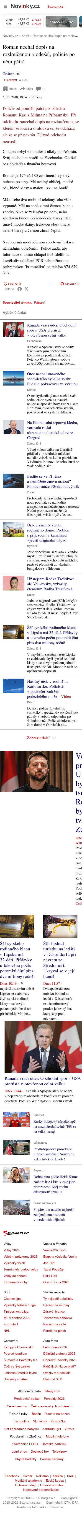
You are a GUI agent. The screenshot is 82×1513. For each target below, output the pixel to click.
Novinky (8, 73)
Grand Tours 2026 (56, 1282)
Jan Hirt (48, 1263)
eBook (13, 88)
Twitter (27, 1476)
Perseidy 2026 (54, 1398)
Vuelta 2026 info (55, 1250)
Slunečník (40, 1421)
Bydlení (32, 546)
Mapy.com (52, 1391)
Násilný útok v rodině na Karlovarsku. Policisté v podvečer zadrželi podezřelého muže (47, 688)
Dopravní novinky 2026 (60, 1360)
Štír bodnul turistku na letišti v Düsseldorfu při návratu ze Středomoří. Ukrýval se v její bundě (59, 959)
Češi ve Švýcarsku (17, 1366)
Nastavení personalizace (41, 1489)
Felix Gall (50, 1276)
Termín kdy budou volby (21, 1269)
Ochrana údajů (25, 1485)
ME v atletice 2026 (17, 1318)
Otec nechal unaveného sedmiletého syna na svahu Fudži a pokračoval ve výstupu (52, 378)
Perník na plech (54, 1330)
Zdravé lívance (54, 1311)
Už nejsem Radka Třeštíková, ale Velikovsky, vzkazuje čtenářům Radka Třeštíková (51, 583)
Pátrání (39, 302)
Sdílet (29, 88)
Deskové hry (40, 1451)
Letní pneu (19, 1451)
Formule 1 (11, 1324)
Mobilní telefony (57, 1436)
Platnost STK (52, 1379)
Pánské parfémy (52, 1459)
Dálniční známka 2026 (59, 1353)
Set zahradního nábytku (21, 1429)
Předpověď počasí (27, 1398)
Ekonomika (34, 341)
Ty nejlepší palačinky (58, 1298)
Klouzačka (58, 1421)
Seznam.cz (55, 6)
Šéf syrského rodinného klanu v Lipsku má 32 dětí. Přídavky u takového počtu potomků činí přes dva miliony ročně (52, 635)
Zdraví (31, 492)
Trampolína (21, 1421)
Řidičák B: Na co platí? (59, 1366)
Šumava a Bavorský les (20, 1360)
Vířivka (69, 1429)
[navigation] (5, 6)
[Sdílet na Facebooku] (19, 289)
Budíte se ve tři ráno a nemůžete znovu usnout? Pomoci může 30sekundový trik (53, 481)
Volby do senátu (15, 1276)
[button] (13, 329)
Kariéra (57, 1476)
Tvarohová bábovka (57, 1318)
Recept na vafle (54, 1324)
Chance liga (12, 1298)
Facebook (12, 1476)
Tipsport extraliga (16, 1311)
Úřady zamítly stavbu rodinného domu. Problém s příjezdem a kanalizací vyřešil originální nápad (48, 532)
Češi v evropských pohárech (51, 1406)
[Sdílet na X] (26, 289)
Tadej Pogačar (53, 1269)
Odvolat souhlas (51, 1485)
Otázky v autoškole (57, 1373)
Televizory (59, 1451)
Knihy (31, 594)
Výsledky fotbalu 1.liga (20, 1305)
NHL (7, 1330)
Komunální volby (16, 1282)
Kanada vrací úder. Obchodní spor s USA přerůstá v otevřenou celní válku (51, 330)
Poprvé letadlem (15, 1353)
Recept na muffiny (56, 1305)
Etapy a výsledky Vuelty (60, 1256)
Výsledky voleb (14, 1263)
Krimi (30, 702)
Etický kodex (55, 1480)
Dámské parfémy (54, 1444)
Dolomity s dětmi (16, 1379)
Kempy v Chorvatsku (18, 1347)
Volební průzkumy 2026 (21, 1256)
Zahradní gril (51, 1429)
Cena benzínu (17, 1406)
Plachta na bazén (57, 1414)
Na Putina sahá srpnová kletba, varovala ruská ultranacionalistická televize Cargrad (52, 430)
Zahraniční (34, 443)
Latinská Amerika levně (20, 1373)
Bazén (36, 1414)
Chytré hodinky (25, 1459)
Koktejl (31, 389)
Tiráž (70, 1476)
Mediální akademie (28, 1480)
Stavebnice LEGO (25, 1444)
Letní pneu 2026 (55, 1347)
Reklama (42, 1476)
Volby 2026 (12, 1250)
